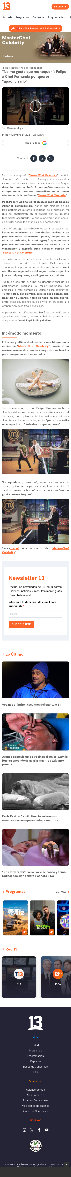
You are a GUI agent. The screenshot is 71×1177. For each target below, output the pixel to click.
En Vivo (58, 6)
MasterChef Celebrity (43, 175)
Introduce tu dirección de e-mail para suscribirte (32, 604)
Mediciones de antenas (35, 1105)
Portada (7, 17)
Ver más (61, 891)
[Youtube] (46, 1130)
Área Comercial (35, 1095)
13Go (36, 1072)
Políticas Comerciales (35, 1100)
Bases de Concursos (35, 1066)
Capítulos (38, 17)
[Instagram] (24, 1130)
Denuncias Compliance (35, 1111)
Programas (22, 17)
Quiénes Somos (35, 1089)
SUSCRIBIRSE (21, 624)
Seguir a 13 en (32, 143)
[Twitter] (31, 1130)
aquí (16, 548)
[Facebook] (39, 1130)
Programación (56, 17)
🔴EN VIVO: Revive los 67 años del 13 (38, 28)
